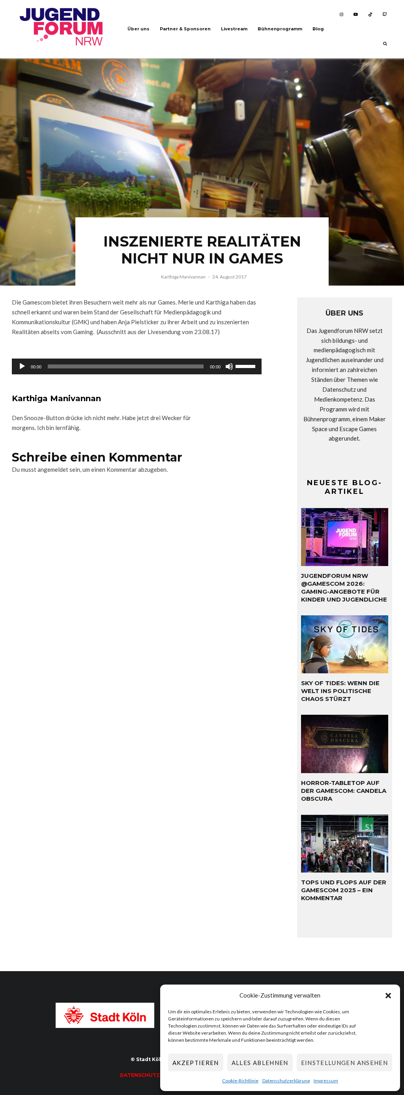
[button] (388, 996)
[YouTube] (355, 14)
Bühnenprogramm (280, 29)
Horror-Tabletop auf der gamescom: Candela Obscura (343, 790)
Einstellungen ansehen (344, 1062)
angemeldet (52, 469)
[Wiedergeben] (22, 366)
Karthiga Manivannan (183, 277)
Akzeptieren (195, 1062)
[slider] (247, 366)
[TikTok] (370, 14)
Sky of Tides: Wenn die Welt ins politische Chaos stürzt (340, 691)
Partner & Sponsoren (185, 29)
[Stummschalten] (229, 366)
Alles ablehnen (260, 1062)
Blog (318, 29)
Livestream (234, 29)
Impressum (326, 1081)
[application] (137, 366)
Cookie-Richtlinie (240, 1081)
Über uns (138, 29)
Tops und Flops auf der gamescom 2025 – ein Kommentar (343, 890)
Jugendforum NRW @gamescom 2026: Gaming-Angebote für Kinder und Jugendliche (344, 587)
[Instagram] (341, 14)
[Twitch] (384, 14)
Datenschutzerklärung (286, 1081)
